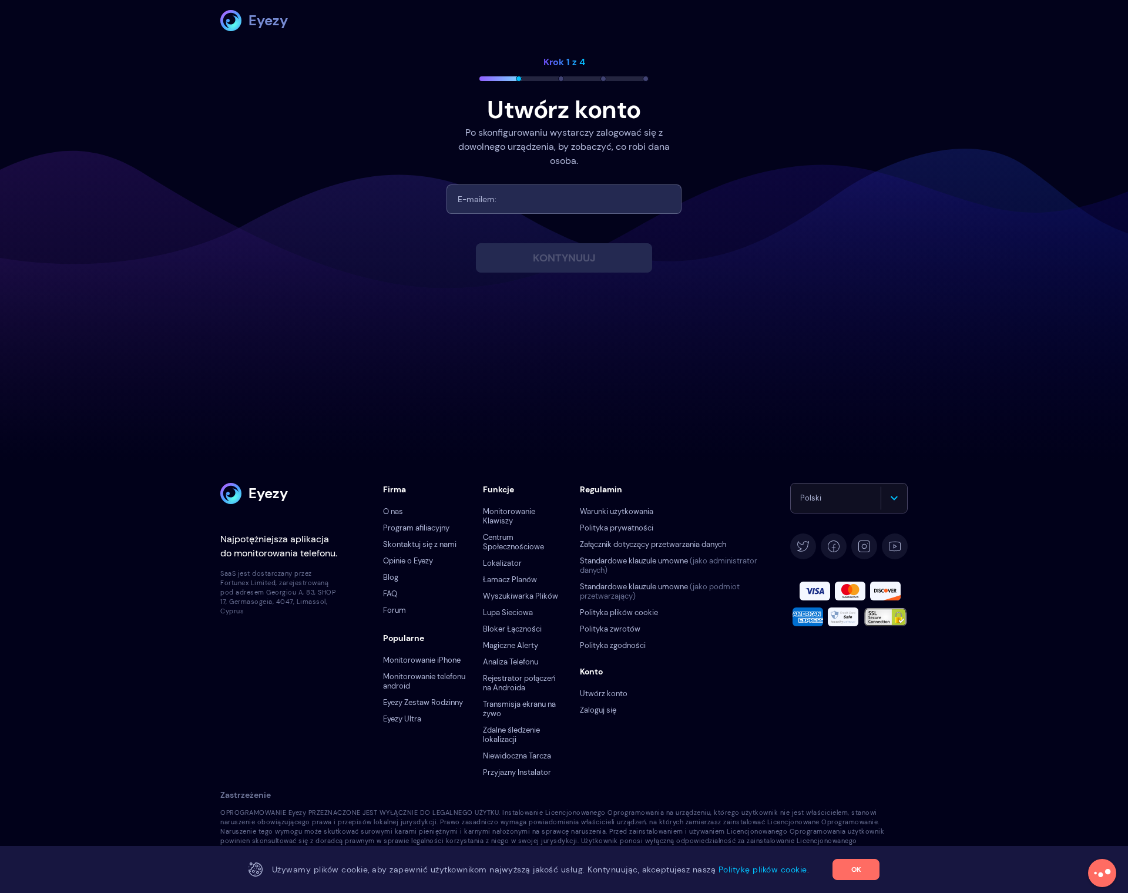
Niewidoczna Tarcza (517, 756)
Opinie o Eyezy (408, 561)
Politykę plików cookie (763, 869)
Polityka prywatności (616, 528)
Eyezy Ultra (402, 719)
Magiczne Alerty (510, 645)
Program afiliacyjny (416, 528)
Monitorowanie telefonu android (424, 681)
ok (856, 869)
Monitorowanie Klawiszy (509, 516)
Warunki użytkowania (616, 511)
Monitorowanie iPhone (422, 660)
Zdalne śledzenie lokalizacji (511, 734)
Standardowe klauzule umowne (668, 565)
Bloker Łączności (512, 629)
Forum (394, 610)
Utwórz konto (603, 694)
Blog (390, 577)
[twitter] (803, 546)
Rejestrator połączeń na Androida (519, 683)
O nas (393, 511)
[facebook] (834, 546)
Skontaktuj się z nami (419, 544)
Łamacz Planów (510, 580)
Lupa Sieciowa (508, 612)
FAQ (390, 594)
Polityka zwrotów (610, 629)
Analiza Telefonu (510, 662)
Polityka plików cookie (619, 612)
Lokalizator (502, 563)
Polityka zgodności (613, 645)
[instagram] (864, 546)
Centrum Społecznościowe (513, 542)
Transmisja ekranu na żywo (519, 709)
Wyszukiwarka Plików (520, 596)
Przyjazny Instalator (517, 772)
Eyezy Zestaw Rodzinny (423, 702)
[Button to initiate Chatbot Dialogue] (1102, 873)
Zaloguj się (598, 710)
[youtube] (895, 546)
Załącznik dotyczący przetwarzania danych (653, 544)
